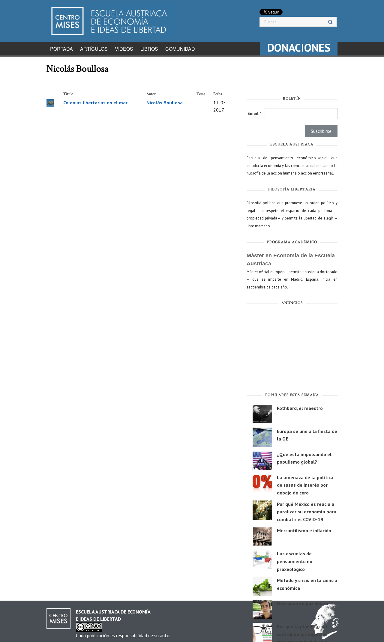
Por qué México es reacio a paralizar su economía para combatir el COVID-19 (306, 511)
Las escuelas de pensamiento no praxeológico (294, 561)
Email (254, 113)
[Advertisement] (292, 350)
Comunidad (180, 48)
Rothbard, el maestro (300, 408)
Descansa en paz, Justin (302, 603)
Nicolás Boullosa (164, 103)
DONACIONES (298, 47)
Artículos (94, 48)
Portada (61, 48)
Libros (149, 48)
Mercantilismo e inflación (304, 530)
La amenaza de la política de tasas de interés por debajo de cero (305, 485)
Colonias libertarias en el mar (95, 103)
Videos (124, 48)
